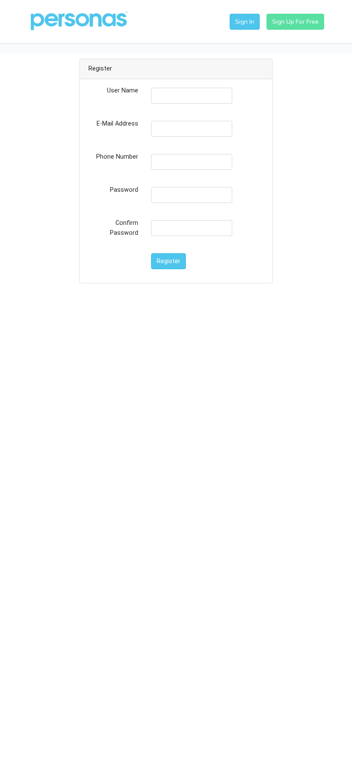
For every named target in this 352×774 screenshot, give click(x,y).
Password (124, 190)
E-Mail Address (117, 123)
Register (168, 261)
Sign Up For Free (295, 21)
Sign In (244, 21)
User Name (122, 90)
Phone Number (117, 156)
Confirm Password (124, 227)
